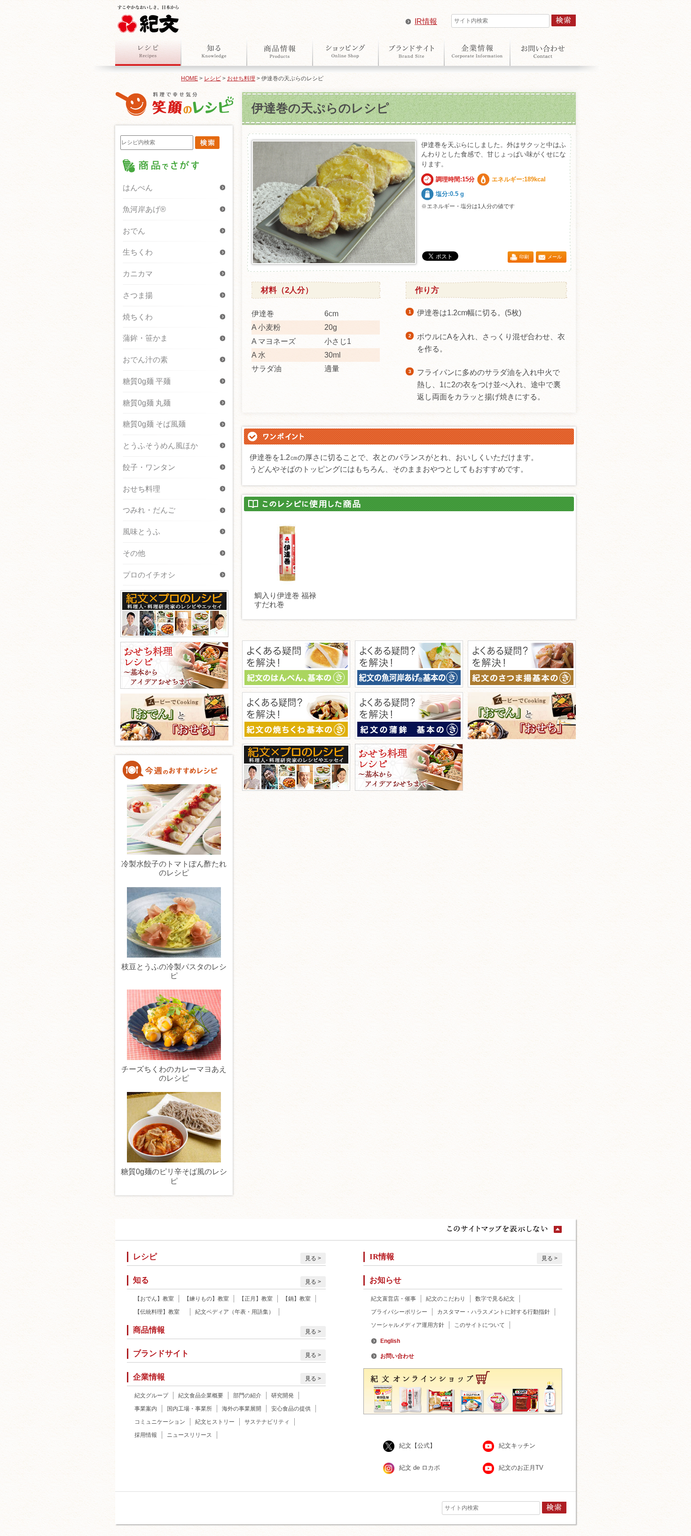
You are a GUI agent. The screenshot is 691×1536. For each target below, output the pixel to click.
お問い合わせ (543, 51)
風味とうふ (141, 532)
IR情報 (426, 21)
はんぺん (138, 188)
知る (214, 51)
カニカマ (138, 274)
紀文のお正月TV (521, 1468)
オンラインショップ (345, 51)
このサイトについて (479, 1325)
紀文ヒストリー (215, 1422)
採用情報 (145, 1435)
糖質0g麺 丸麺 (147, 403)
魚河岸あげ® (144, 209)
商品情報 (280, 51)
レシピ (148, 51)
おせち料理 (241, 78)
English (390, 1341)
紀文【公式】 (417, 1446)
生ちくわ (138, 252)
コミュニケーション (159, 1422)
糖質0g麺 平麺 (147, 381)
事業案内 (145, 1408)
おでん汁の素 (145, 360)
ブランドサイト (411, 51)
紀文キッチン (517, 1446)
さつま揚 (138, 295)
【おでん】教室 (154, 1298)
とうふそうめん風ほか (160, 446)
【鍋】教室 (297, 1298)
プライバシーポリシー (399, 1312)
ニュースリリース (189, 1435)
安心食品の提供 (291, 1408)
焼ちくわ (138, 317)
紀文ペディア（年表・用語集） (234, 1312)
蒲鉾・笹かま (145, 338)
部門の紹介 (247, 1395)
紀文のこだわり (445, 1298)
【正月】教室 (256, 1298)
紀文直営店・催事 (393, 1298)
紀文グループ (151, 1395)
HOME (189, 78)
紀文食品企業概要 (200, 1395)
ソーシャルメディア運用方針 (407, 1325)
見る (310, 1258)
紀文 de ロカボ (419, 1468)
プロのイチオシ (149, 575)
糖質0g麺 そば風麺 (154, 424)
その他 (134, 553)
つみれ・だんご (149, 510)
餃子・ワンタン (149, 467)
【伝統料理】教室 (159, 1312)
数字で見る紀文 (495, 1298)
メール (555, 256)
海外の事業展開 (241, 1408)
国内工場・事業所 (189, 1408)
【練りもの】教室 (206, 1298)
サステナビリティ (267, 1422)
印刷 (524, 256)
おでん (134, 231)
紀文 (148, 17)
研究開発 (282, 1395)
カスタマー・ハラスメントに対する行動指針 (493, 1312)
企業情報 (477, 51)
